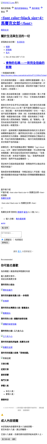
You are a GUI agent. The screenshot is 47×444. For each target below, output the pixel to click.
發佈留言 (5, 243)
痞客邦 (20, 212)
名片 (8, 53)
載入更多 (5, 228)
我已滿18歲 (6, 439)
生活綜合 (21, 42)
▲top (3, 223)
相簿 (8, 47)
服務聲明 (26, 410)
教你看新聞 (21, 219)
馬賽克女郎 (6, 198)
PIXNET (11, 408)
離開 (13, 439)
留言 (25, 212)
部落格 (9, 50)
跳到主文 (5, 30)
